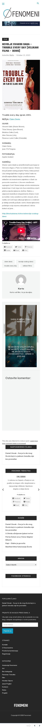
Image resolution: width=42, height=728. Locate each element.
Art (3, 668)
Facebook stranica (21, 576)
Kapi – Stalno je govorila (15, 543)
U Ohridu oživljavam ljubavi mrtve (19, 533)
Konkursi (5, 687)
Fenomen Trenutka (8, 675)
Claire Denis (14, 119)
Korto (12, 55)
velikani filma (27, 266)
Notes (4, 690)
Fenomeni (21, 706)
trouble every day (10, 266)
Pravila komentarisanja (10, 651)
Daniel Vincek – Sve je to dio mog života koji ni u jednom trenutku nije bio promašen (19, 527)
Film (5, 39)
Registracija (6, 654)
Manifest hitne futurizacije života (18, 547)
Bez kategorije (7, 671)
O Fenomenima (7, 648)
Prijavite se (7, 631)
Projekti (4, 693)
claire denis (8, 262)
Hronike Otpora (7, 681)
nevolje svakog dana (25, 262)
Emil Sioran (21, 476)
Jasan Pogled (6, 684)
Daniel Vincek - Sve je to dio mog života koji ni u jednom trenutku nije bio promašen (19, 456)
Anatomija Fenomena (9, 665)
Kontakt (5, 645)
